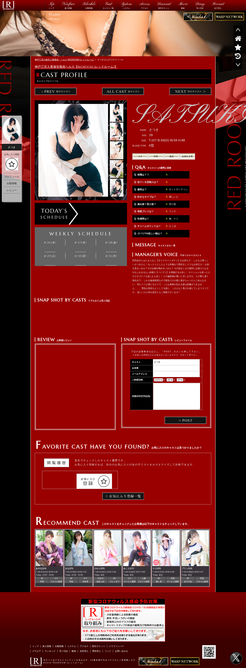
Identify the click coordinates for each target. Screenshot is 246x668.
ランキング (50, 651)
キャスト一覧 (108, 5)
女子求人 (218, 5)
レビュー (12, 190)
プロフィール (11, 176)
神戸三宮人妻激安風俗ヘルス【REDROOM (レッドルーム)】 (76, 67)
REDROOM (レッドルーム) (68, 663)
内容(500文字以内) (141, 396)
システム (126, 5)
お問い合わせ (54, 16)
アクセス (144, 5)
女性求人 (84, 651)
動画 (183, 5)
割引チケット (164, 5)
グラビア (36, 651)
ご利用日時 (137, 380)
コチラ (111, 660)
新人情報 (68, 5)
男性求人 (96, 651)
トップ (51, 5)
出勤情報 (89, 5)
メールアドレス (139, 374)
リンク (108, 651)
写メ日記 (200, 5)
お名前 (135, 368)
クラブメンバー (116, 646)
